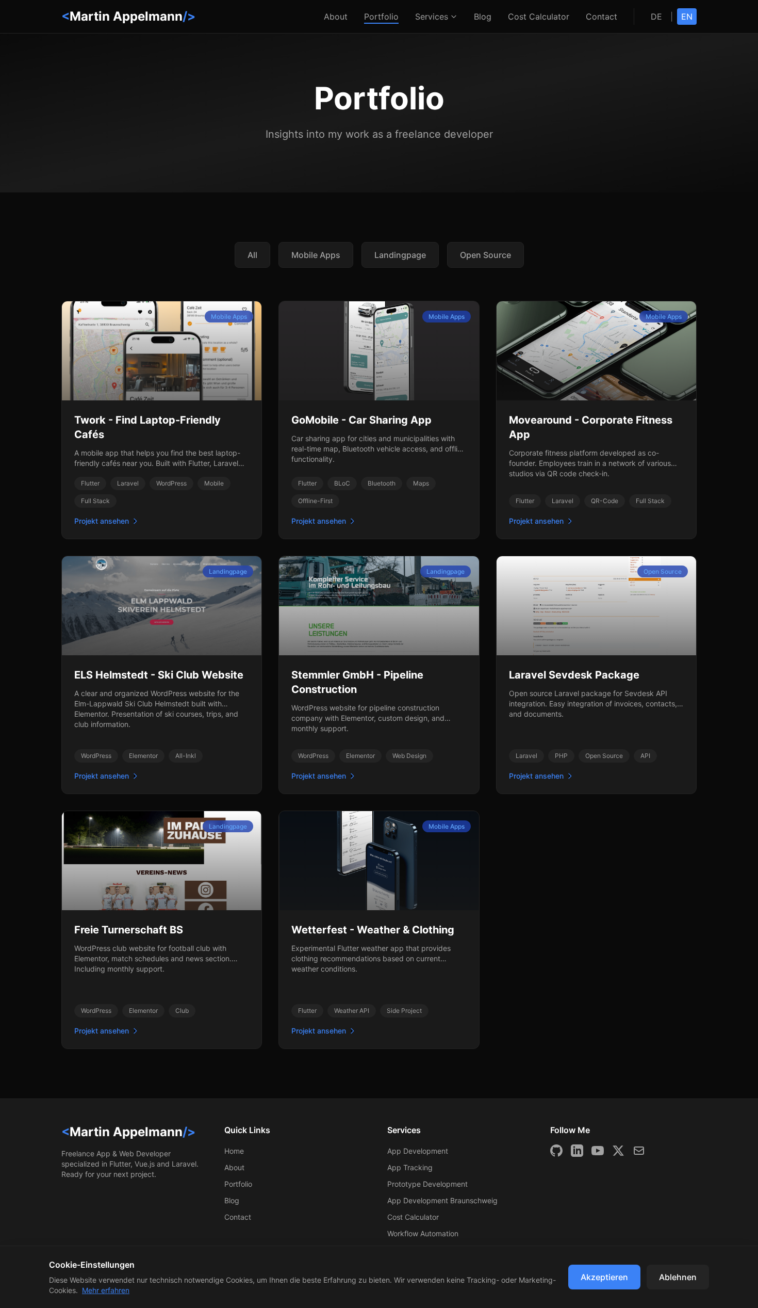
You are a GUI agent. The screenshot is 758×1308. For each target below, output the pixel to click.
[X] (618, 1150)
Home (234, 1150)
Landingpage (400, 255)
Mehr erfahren (105, 1290)
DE (656, 16)
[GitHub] (556, 1150)
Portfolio (381, 16)
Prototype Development (427, 1184)
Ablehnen (678, 1277)
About (336, 16)
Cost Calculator (538, 16)
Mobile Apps (315, 255)
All (252, 255)
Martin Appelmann (128, 16)
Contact (601, 16)
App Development (417, 1150)
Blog (482, 16)
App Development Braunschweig (442, 1200)
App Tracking (410, 1167)
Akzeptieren (604, 1277)
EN (687, 16)
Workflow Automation (422, 1233)
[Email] (639, 1150)
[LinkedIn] (577, 1150)
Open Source (485, 255)
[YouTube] (597, 1150)
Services (431, 16)
